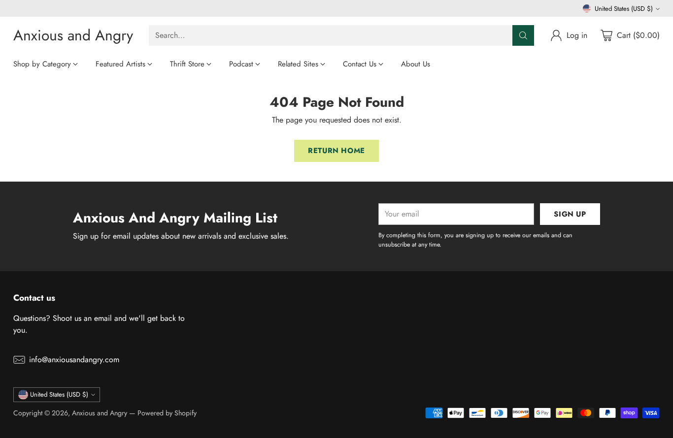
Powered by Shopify (167, 413)
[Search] (523, 35)
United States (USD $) (624, 8)
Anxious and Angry (99, 413)
